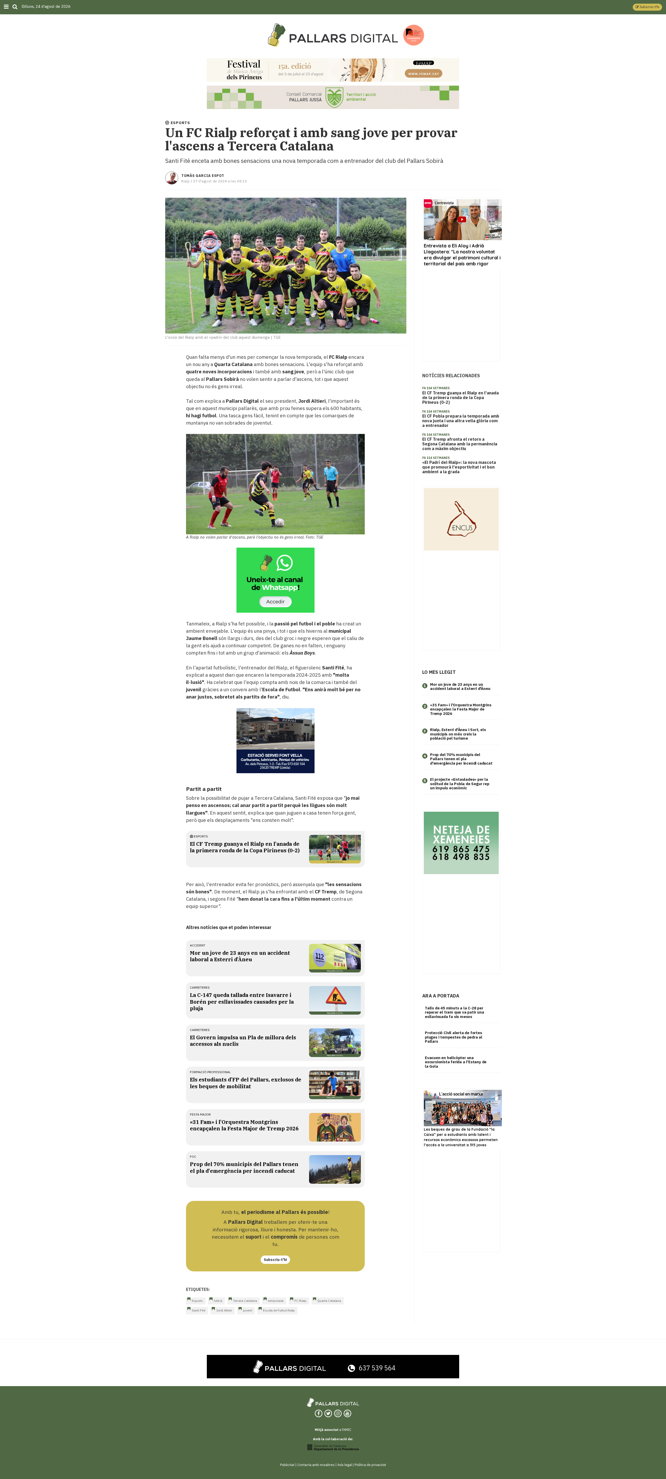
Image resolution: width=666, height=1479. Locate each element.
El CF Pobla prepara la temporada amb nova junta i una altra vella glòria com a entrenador (460, 420)
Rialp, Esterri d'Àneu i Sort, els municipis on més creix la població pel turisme (458, 734)
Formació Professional (210, 1072)
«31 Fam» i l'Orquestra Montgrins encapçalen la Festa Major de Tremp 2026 (244, 1125)
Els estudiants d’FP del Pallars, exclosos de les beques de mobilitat (245, 1082)
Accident (197, 945)
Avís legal (344, 1465)
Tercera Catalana (245, 1301)
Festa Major (200, 1114)
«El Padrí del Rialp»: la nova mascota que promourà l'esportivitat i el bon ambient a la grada (459, 467)
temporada (276, 1301)
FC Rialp (300, 1301)
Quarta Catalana (329, 1301)
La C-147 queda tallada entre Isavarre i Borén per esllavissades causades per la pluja (242, 1001)
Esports (200, 836)
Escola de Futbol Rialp (279, 1310)
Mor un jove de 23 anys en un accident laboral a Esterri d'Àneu (240, 956)
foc (193, 1156)
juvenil (247, 1310)
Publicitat (287, 1465)
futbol (218, 1301)
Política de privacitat (370, 1465)
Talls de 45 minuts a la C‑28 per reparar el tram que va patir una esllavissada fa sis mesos (454, 1012)
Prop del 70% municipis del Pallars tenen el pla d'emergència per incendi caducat (244, 1167)
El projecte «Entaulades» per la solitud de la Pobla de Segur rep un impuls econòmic (459, 783)
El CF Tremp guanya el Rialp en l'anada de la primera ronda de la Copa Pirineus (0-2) (245, 847)
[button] (647, 7)
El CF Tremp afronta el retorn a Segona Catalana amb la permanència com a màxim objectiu (459, 444)
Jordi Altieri (224, 1310)
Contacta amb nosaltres (316, 1465)
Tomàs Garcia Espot (202, 175)
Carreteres (200, 987)
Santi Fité (198, 1310)
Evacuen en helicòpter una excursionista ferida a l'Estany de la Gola (455, 1062)
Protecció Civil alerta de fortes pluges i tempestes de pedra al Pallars (453, 1037)
